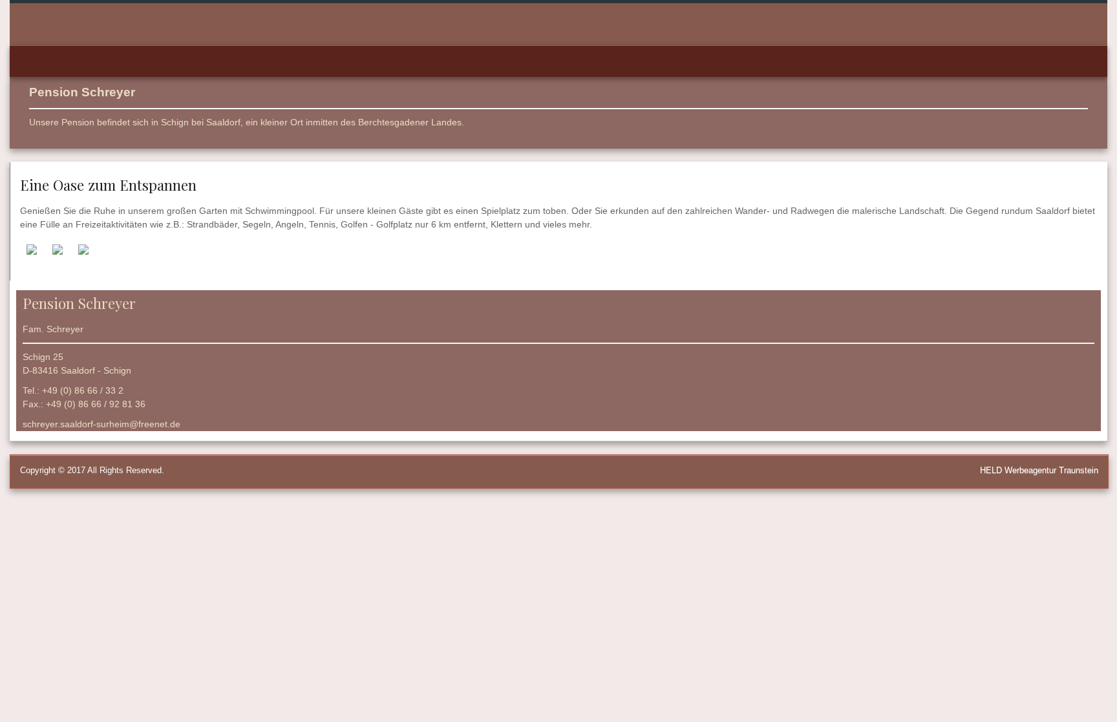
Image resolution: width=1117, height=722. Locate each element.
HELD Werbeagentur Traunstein (1039, 470)
